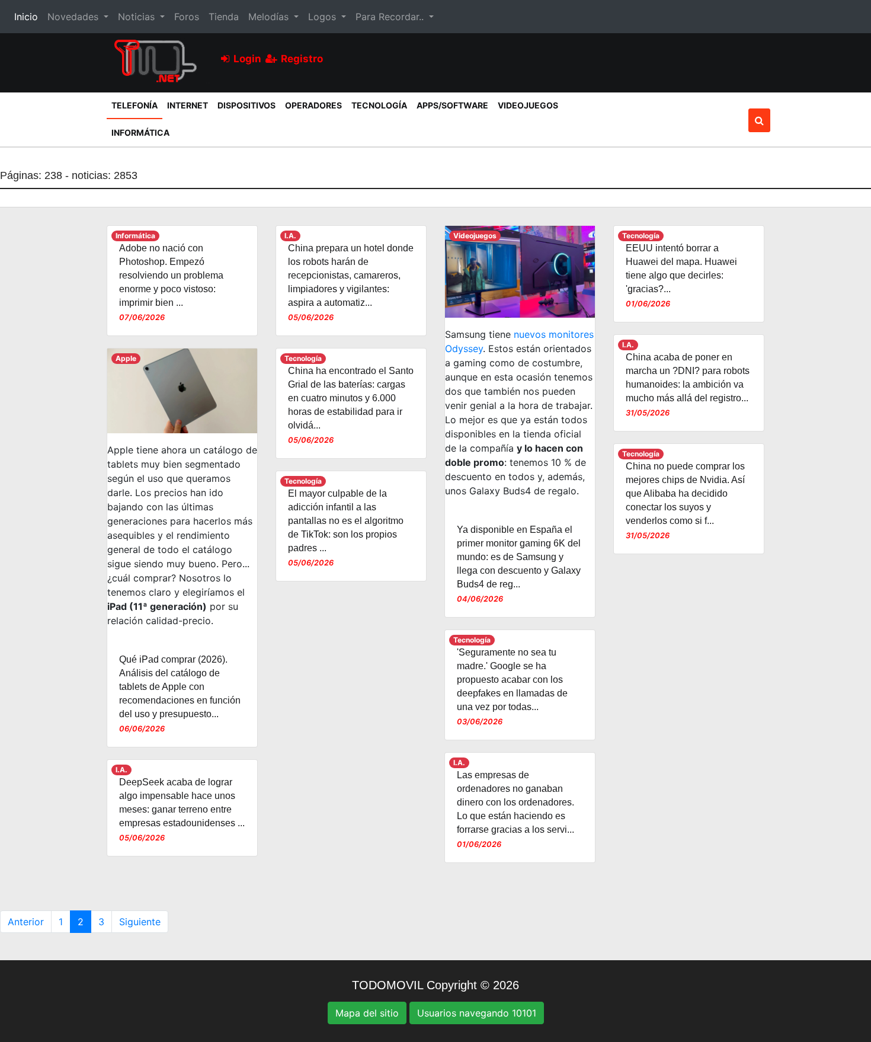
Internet (187, 105)
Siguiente (140, 922)
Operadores (313, 105)
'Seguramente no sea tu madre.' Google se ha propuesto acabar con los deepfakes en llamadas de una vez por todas (512, 679)
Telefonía (136, 105)
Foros (186, 17)
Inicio (28, 16)
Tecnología (379, 105)
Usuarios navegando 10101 (476, 1013)
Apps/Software (452, 105)
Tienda (224, 17)
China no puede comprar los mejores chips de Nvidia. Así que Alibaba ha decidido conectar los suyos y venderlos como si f (685, 493)
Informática (140, 132)
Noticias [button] (138, 17)
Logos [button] (323, 17)
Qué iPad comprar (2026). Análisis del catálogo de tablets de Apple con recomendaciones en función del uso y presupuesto (180, 686)
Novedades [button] (74, 17)
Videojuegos (528, 105)
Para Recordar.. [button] (391, 17)
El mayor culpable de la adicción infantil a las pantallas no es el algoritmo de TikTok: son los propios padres (346, 520)
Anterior (26, 922)
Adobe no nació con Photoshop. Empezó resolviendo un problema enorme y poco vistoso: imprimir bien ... (171, 275)
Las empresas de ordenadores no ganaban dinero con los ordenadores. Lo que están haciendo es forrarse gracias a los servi (515, 802)
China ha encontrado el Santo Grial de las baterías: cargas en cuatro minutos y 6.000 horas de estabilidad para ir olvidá (351, 398)
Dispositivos (246, 105)
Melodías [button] (270, 17)
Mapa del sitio (367, 1013)
